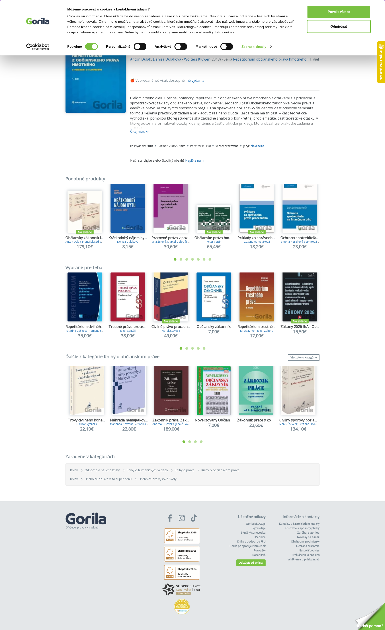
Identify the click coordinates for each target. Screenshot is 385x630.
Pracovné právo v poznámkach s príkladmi (187, 237)
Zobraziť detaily (254, 47)
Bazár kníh (259, 555)
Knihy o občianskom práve (220, 470)
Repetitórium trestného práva (263, 326)
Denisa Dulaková (167, 59)
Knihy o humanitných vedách (147, 470)
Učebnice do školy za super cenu (108, 479)
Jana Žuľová (159, 242)
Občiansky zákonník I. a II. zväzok (93, 237)
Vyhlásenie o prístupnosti (303, 559)
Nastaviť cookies (309, 550)
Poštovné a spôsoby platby (302, 528)
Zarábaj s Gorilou (308, 532)
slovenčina (257, 146)
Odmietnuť (338, 26)
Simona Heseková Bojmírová (299, 242)
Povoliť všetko (339, 12)
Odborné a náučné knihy (102, 470)
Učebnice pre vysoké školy (157, 479)
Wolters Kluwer (197, 59)
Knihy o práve (184, 470)
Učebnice (260, 537)
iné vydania (195, 80)
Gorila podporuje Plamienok (247, 546)
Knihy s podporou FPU (251, 541)
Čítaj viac (137, 131)
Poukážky (260, 550)
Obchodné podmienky (305, 541)
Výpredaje (259, 528)
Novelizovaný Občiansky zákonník (223, 420)
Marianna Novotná (121, 424)
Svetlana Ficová (308, 424)
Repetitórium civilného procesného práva (100, 326)
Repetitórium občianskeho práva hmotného (270, 59)
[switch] (140, 46)
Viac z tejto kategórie (304, 357)
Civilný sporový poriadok (300, 420)
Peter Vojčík (214, 242)
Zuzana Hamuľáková (257, 242)
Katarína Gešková (77, 331)
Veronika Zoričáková (148, 424)
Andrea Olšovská (163, 424)
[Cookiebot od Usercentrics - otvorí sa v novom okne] (37, 46)
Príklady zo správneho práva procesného (272, 237)
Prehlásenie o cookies (305, 555)
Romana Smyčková (101, 331)
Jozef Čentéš (128, 331)
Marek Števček (171, 331)
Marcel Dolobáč (177, 242)
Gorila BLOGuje (256, 524)
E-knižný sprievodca (253, 532)
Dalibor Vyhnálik (86, 424)
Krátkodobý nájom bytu (128, 237)
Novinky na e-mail (308, 537)
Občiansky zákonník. (214, 326)
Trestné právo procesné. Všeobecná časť (143, 326)
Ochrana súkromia (307, 546)
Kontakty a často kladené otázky (299, 524)
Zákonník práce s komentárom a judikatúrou (274, 420)
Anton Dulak (140, 59)
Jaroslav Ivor (248, 331)
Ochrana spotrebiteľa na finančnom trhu (314, 237)
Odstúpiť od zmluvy (251, 563)
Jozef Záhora (265, 331)
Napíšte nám (194, 160)
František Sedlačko (94, 242)
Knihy (74, 470)
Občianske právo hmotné (216, 237)
